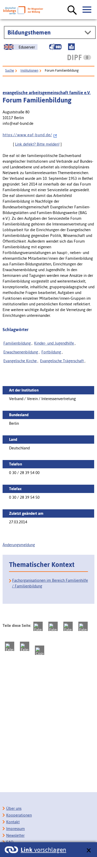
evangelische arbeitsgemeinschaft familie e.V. (47, 92)
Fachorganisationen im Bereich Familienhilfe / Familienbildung (50, 583)
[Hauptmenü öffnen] (87, 10)
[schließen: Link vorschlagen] (88, 850)
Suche (9, 70)
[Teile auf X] (68, 626)
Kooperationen (19, 815)
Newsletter (15, 835)
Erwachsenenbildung (20, 352)
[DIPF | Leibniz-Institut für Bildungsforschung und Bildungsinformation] (79, 57)
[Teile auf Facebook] (53, 626)
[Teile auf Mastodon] (38, 626)
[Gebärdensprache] (55, 47)
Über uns (13, 808)
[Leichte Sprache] (71, 47)
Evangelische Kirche (20, 361)
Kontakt (13, 822)
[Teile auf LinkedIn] (9, 646)
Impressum (15, 828)
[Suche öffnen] (72, 10)
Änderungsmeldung (19, 545)
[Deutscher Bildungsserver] (23, 10)
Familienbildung (17, 343)
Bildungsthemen (29, 32)
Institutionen (29, 70)
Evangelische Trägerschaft (62, 361)
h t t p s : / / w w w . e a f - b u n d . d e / (27, 135)
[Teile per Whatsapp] (83, 626)
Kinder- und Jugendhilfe (54, 343)
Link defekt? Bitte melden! (37, 144)
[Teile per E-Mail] (24, 646)
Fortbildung (51, 352)
